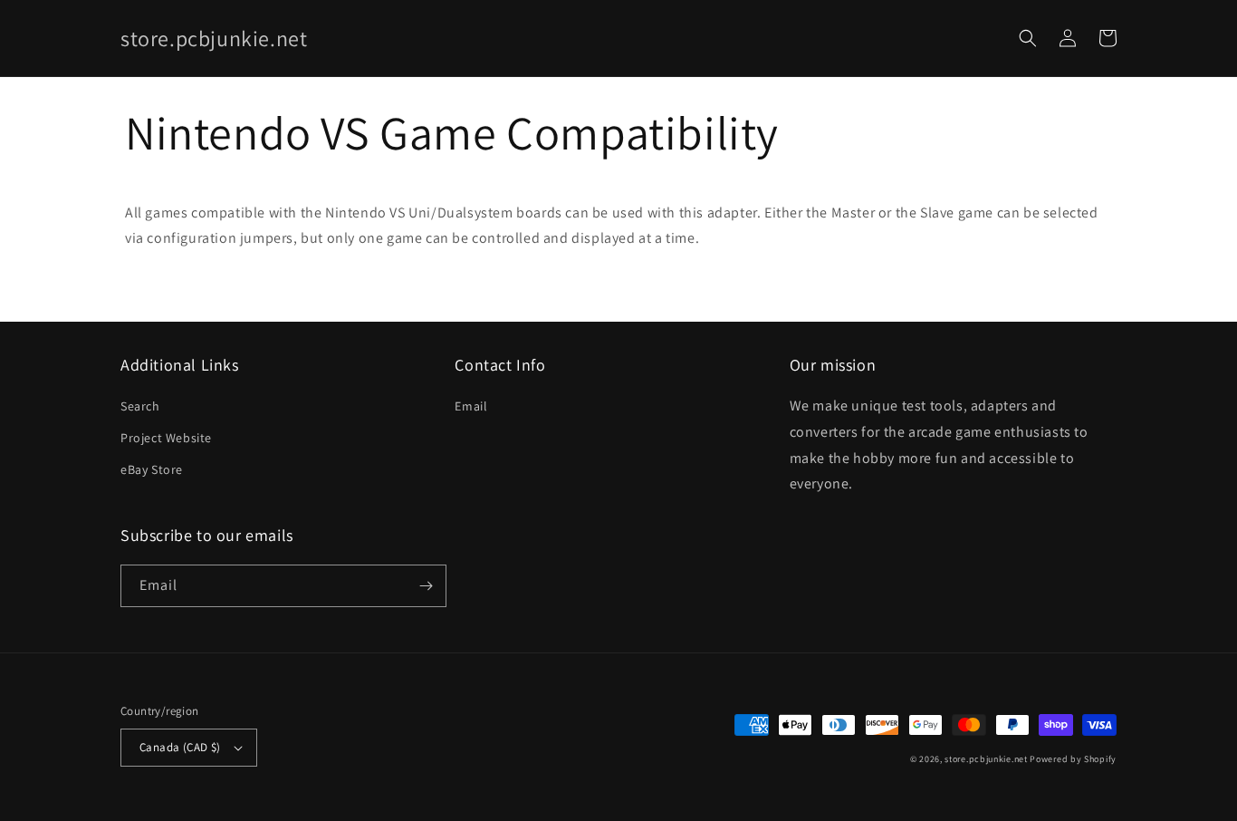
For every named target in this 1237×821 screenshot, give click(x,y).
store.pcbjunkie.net (986, 759)
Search (140, 406)
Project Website (166, 438)
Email (471, 406)
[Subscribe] (426, 586)
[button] (1028, 38)
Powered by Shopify (1073, 759)
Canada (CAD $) (180, 747)
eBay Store (151, 469)
